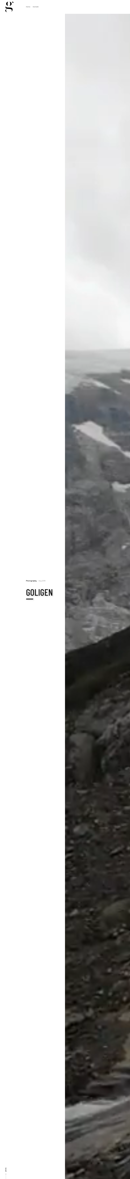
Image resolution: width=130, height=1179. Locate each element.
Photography (31, 581)
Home (28, 7)
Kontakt (36, 7)
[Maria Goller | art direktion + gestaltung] (9, 7)
